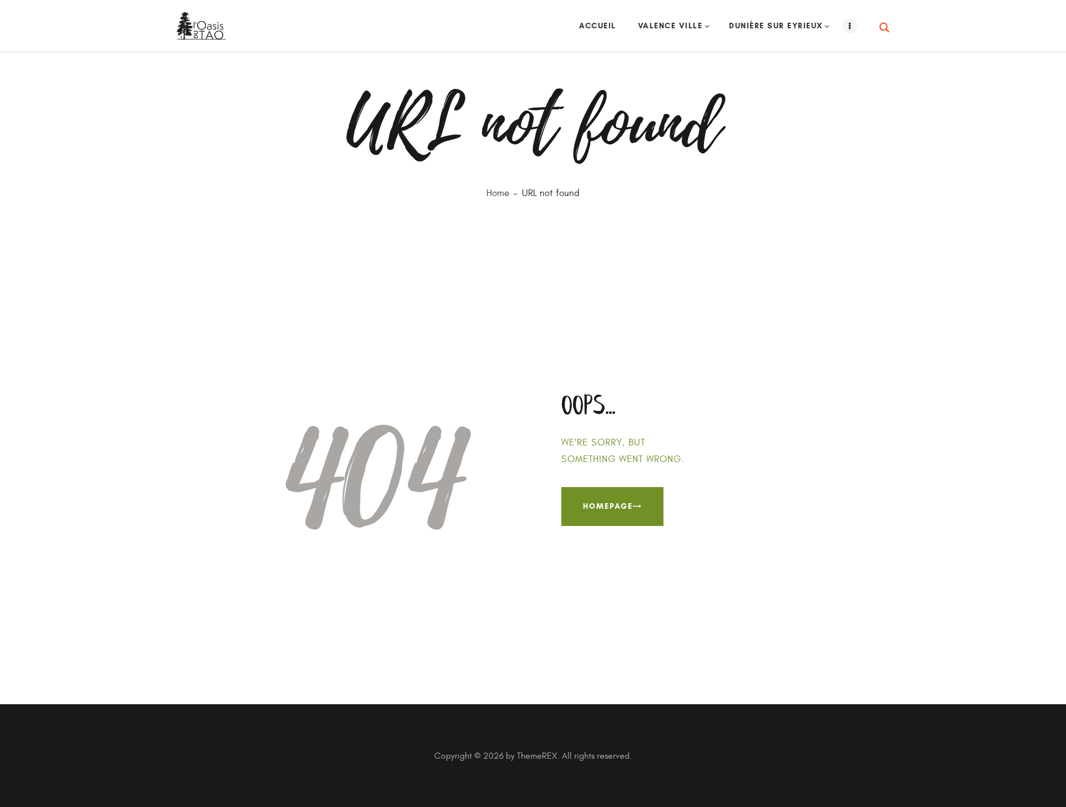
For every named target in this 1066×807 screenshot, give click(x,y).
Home (497, 193)
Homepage (608, 506)
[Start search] (885, 27)
